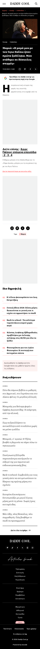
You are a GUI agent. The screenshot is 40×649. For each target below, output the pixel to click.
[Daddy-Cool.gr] (20, 3)
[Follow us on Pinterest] (7, 548)
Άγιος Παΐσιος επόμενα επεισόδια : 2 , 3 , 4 (19, 152)
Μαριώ (23, 234)
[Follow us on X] (22, 548)
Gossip (11, 10)
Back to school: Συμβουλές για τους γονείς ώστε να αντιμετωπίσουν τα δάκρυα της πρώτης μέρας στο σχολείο (20, 479)
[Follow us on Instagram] (32, 548)
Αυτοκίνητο (20, 598)
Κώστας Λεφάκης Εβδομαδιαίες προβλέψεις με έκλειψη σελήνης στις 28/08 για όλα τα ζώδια (22, 336)
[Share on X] (35, 69)
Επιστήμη (20, 588)
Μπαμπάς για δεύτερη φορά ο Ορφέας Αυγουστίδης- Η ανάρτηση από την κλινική (19, 410)
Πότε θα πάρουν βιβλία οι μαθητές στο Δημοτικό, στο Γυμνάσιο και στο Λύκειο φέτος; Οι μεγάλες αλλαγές (20, 393)
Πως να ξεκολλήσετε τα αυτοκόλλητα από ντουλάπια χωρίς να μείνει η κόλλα (20, 426)
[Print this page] (19, 69)
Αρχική (4, 10)
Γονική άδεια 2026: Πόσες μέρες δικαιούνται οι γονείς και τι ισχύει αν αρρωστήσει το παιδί (22, 310)
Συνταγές (20, 572)
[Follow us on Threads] (27, 548)
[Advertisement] (20, 122)
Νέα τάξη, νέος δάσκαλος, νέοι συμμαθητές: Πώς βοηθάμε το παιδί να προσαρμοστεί (18, 517)
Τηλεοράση (20, 569)
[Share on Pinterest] (25, 69)
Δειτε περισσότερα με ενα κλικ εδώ (17, 171)
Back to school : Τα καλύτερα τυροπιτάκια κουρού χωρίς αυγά (21, 323)
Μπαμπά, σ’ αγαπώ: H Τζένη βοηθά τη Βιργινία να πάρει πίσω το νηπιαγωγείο (20, 442)
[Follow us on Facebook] (17, 548)
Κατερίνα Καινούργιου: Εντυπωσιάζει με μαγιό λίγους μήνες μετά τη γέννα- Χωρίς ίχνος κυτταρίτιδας (19, 499)
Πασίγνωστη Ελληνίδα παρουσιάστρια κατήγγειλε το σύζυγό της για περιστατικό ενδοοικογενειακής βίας (17, 460)
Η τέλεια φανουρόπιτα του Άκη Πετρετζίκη (22, 298)
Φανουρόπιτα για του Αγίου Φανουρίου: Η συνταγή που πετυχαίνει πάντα (20, 350)
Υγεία (20, 617)
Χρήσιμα (20, 591)
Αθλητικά (20, 610)
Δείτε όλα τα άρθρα (19, 530)
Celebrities (20, 10)
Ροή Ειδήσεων (20, 576)
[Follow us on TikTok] (12, 548)
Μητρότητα (20, 607)
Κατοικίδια (20, 614)
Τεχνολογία (20, 580)
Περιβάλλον (20, 595)
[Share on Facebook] (30, 69)
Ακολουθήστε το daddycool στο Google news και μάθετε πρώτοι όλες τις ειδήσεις (19, 366)
